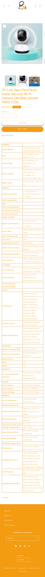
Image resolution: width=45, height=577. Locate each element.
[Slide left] (2, 81)
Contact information (35, 568)
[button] (4, 6)
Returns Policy (9, 525)
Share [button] (6, 497)
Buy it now (22, 129)
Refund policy (23, 571)
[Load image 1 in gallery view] (10, 81)
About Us (7, 515)
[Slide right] (42, 81)
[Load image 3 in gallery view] (34, 81)
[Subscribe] (36, 538)
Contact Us (8, 520)
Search (6, 511)
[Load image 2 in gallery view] (22, 81)
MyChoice (12, 568)
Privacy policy (22, 568)
